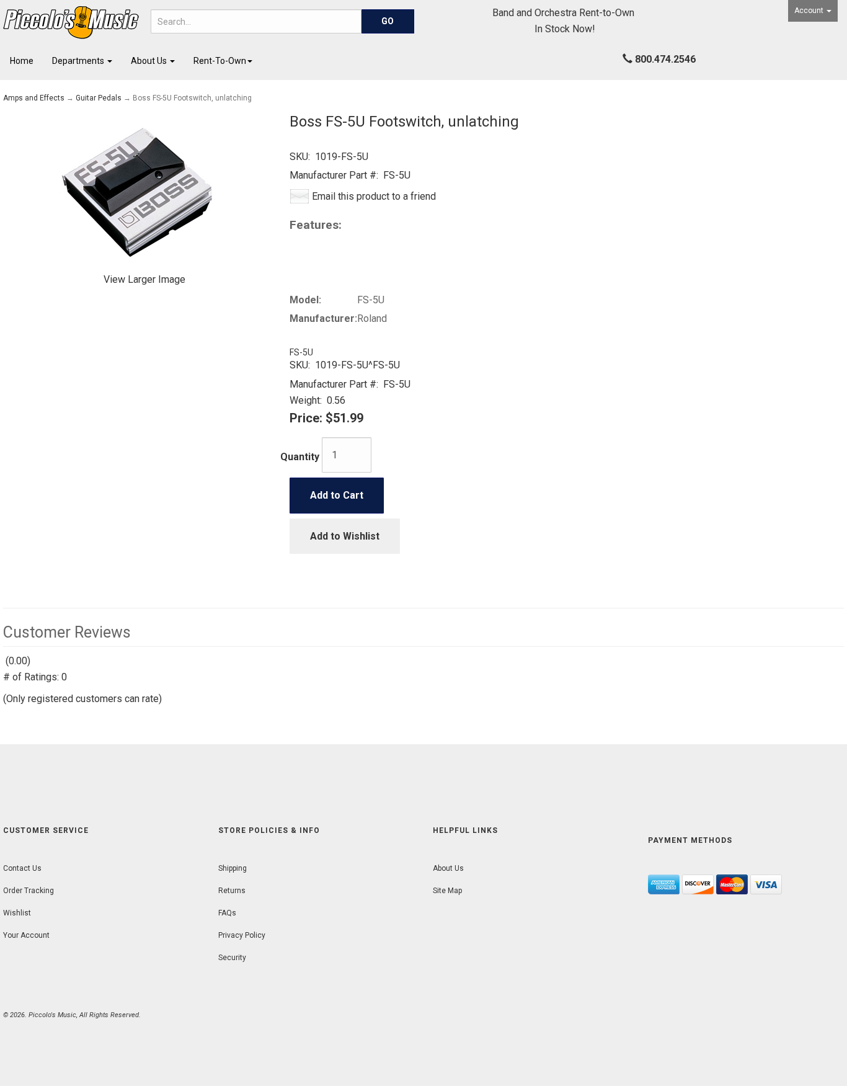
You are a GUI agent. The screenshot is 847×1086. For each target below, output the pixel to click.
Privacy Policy (241, 935)
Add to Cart (336, 495)
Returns (232, 890)
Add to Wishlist (344, 536)
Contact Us (22, 868)
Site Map (447, 890)
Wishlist (17, 913)
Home (21, 61)
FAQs (227, 913)
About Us (150, 61)
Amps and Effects (33, 98)
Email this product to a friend (374, 196)
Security (232, 957)
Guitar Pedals (99, 98)
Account (809, 10)
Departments (79, 61)
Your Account (26, 935)
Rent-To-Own (219, 61)
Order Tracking (28, 890)
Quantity (299, 457)
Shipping (232, 868)
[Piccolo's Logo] (70, 22)
